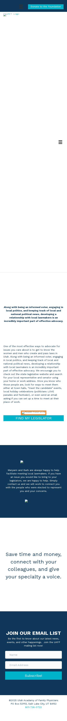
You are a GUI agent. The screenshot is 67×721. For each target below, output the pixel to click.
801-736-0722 (33, 707)
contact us (14, 484)
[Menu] (21, 6)
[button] (33, 675)
